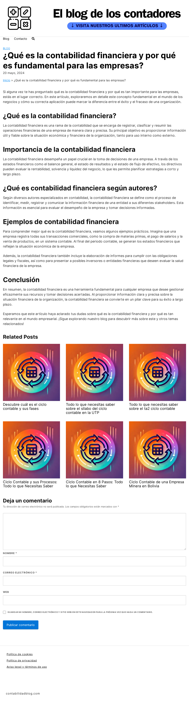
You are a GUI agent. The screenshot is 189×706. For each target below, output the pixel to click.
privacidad (29, 660)
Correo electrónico (20, 572)
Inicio (6, 80)
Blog (6, 38)
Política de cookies (20, 654)
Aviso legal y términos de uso (27, 666)
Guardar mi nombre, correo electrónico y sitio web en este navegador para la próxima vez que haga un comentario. (80, 612)
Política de (14, 660)
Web (6, 591)
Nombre (10, 553)
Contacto (20, 38)
